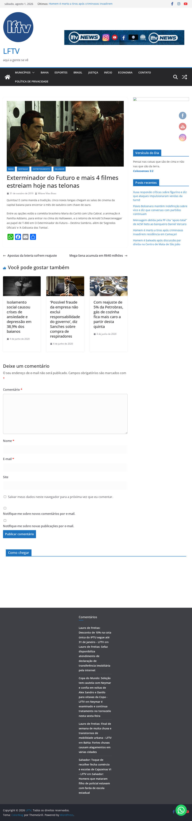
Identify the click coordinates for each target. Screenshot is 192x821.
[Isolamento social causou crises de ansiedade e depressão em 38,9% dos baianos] (22, 279)
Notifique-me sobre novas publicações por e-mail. (38, 526)
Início (108, 72)
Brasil (78, 72)
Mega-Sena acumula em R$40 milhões (96, 255)
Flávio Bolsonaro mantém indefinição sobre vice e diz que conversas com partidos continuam (160, 210)
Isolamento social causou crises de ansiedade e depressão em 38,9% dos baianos (19, 317)
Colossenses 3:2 (143, 171)
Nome (8, 441)
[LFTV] (7, 77)
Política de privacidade (31, 81)
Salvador (59, 169)
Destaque (23, 169)
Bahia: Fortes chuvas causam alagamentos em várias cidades (94, 747)
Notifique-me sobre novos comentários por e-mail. (39, 514)
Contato (144, 72)
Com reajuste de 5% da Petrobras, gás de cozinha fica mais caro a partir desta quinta (108, 314)
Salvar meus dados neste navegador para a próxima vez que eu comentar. (60, 497)
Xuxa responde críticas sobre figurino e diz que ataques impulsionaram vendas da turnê (160, 196)
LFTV (11, 51)
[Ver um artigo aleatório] (184, 77)
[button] (33, 72)
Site (5, 477)
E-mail (8, 459)
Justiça (93, 72)
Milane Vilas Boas (47, 193)
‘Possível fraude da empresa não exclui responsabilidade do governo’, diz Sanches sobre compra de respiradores (65, 319)
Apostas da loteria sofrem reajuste (32, 255)
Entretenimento (41, 169)
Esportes (61, 72)
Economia (125, 72)
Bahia (45, 72)
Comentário (12, 390)
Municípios (23, 72)
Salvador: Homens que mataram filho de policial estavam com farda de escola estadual (94, 783)
